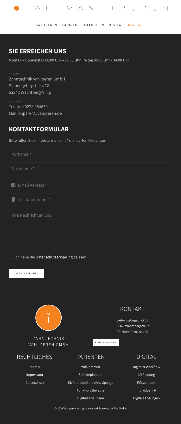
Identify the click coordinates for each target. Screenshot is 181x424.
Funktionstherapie (90, 390)
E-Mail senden (106, 342)
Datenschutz (34, 382)
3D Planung (146, 374)
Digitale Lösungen (90, 398)
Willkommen (90, 367)
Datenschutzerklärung (54, 257)
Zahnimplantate (90, 374)
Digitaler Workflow (146, 367)
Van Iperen (46, 25)
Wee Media (119, 408)
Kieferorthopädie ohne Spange (90, 382)
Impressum (34, 374)
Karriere (71, 25)
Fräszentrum (146, 382)
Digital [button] (116, 25)
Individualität (146, 390)
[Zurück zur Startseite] (90, 8)
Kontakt (136, 25)
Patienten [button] (94, 25)
